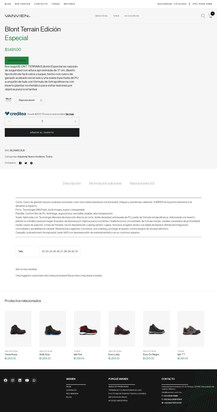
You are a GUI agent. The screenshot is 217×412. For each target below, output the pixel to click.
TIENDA (56, 4)
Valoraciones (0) (141, 183)
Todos (49, 157)
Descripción (72, 183)
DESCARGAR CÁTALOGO (172, 4)
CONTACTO (41, 4)
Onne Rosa (11, 354)
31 (76, 251)
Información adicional (105, 183)
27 (61, 251)
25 (54, 251)
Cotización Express (16, 60)
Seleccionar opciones (18, 345)
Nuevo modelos (36, 157)
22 (43, 251)
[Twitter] (26, 163)
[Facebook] (20, 163)
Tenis (116, 16)
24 (50, 251)
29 (69, 251)
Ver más (69, 114)
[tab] (72, 184)
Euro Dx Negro (151, 354)
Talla (8, 99)
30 (73, 251)
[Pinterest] (31, 163)
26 (58, 251)
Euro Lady (114, 354)
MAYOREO (69, 4)
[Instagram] (13, 380)
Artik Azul (44, 354)
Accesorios (132, 16)
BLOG (8, 4)
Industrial (101, 16)
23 (47, 251)
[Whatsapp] (34, 380)
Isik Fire (78, 354)
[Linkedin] (20, 380)
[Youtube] (27, 380)
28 (65, 251)
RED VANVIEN (22, 4)
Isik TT (181, 354)
